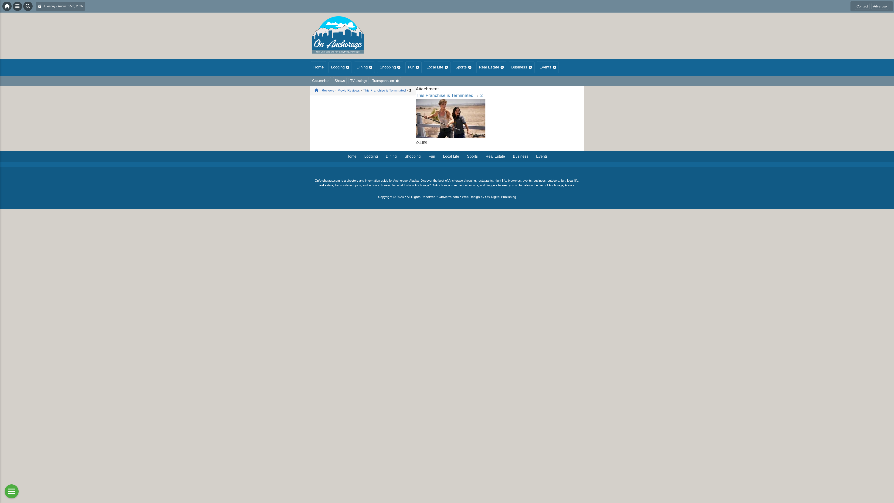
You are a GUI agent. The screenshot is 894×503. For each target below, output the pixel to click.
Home (318, 67)
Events (545, 67)
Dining (362, 67)
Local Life (435, 67)
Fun (411, 67)
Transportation (383, 81)
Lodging (338, 67)
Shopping (388, 67)
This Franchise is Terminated (445, 95)
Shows (340, 81)
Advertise (880, 6)
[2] (450, 137)
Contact (862, 6)
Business (519, 67)
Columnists (320, 81)
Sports (461, 67)
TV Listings (358, 81)
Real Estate (489, 67)
